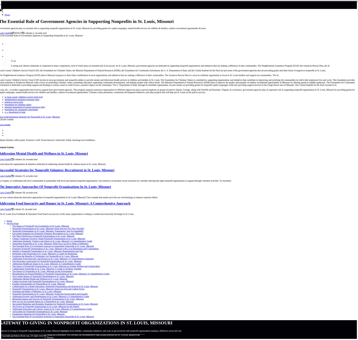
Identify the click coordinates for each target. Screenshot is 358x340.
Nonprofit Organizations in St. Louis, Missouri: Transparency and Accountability (48, 231)
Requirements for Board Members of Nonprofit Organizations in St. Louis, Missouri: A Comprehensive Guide (60, 274)
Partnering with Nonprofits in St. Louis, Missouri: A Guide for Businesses (44, 254)
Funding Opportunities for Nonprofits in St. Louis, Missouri (38, 284)
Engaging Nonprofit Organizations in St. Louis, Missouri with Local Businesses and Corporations (55, 248)
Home (7, 15)
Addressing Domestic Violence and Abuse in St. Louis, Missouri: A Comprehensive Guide (52, 241)
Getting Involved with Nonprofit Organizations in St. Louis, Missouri (42, 281)
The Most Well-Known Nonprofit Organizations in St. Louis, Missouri (43, 236)
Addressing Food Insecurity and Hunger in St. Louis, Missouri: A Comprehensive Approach (53, 259)
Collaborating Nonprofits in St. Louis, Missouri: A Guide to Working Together (46, 269)
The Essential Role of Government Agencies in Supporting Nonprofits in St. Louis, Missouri (53, 246)
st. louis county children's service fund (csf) (24, 97)
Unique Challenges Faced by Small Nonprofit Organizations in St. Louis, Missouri (48, 238)
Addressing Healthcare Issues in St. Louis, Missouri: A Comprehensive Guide (46, 264)
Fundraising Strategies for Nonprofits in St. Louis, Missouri (38, 314)
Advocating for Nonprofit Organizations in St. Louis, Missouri (39, 311)
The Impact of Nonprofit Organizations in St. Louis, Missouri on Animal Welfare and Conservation (56, 266)
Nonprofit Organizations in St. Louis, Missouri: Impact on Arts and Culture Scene (48, 289)
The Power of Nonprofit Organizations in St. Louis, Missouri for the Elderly (45, 306)
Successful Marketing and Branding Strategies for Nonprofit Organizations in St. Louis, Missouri (55, 304)
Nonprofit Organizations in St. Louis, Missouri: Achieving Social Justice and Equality (50, 294)
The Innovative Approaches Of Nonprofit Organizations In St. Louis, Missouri (47, 261)
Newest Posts (13, 223)
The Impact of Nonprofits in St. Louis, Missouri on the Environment (42, 271)
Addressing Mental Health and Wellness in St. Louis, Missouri (39, 279)
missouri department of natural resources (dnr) (25, 107)
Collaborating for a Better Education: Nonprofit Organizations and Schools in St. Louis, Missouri (55, 286)
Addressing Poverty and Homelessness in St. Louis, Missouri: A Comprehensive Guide (50, 296)
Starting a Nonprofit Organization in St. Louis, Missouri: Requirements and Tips (47, 251)
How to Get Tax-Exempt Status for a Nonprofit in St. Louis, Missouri (43, 301)
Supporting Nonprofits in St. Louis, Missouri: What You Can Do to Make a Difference (50, 243)
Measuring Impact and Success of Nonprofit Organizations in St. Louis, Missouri (48, 299)
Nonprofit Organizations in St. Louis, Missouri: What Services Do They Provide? (48, 228)
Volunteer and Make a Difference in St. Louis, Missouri (36, 291)
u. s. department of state (15, 112)
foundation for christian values (18, 104)
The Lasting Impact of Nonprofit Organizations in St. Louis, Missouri (43, 276)
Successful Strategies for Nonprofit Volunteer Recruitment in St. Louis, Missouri (47, 233)
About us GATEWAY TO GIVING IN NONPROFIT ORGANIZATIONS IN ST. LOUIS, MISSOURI (93, 335)
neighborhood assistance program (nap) (22, 99)
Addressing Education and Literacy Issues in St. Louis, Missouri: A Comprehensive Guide (52, 309)
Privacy (50, 337)
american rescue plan (14, 102)
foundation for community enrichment (21, 109)
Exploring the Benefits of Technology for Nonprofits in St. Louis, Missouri (45, 256)
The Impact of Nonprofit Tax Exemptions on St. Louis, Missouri (40, 226)
